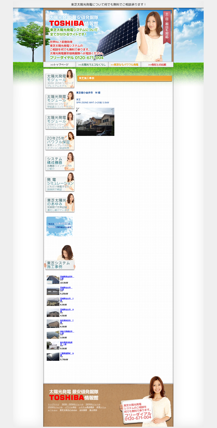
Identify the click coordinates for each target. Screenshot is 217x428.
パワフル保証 (70, 407)
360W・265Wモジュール (72, 404)
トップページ (53, 404)
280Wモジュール (93, 404)
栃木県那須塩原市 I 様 (66, 343)
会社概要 (83, 410)
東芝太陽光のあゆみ (68, 410)
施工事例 (93, 410)
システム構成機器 (86, 407)
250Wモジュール (55, 407)
